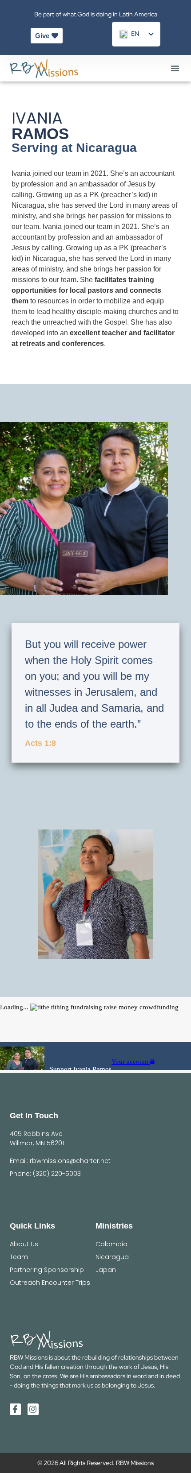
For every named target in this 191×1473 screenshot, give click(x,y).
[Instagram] (33, 1409)
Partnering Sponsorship (47, 1269)
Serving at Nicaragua (74, 148)
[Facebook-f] (15, 1409)
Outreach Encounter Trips (50, 1282)
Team (19, 1256)
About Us (24, 1244)
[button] (175, 68)
